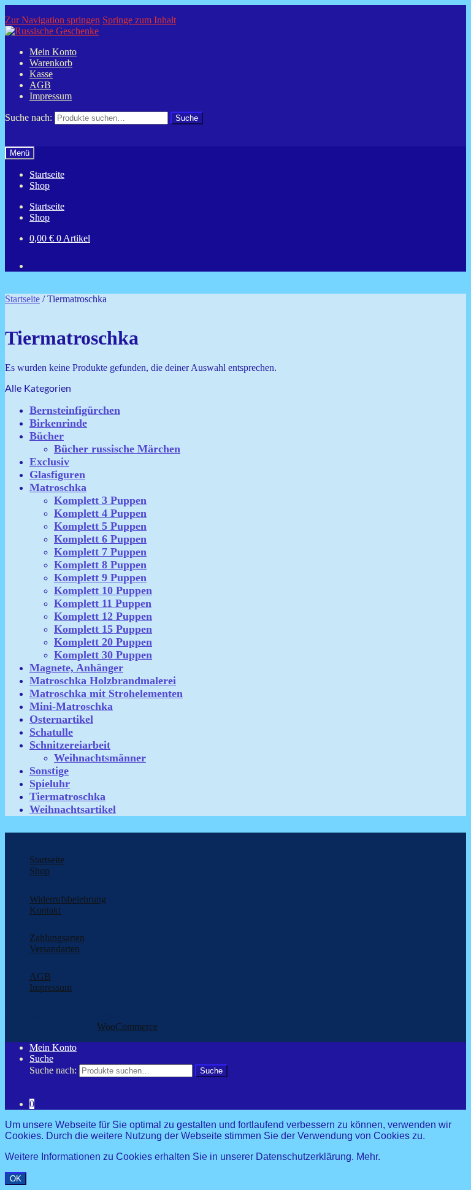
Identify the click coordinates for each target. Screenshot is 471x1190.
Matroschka (57, 487)
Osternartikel (61, 719)
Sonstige (49, 771)
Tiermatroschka (67, 796)
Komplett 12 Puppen (103, 616)
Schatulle (51, 732)
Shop (39, 185)
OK (15, 1178)
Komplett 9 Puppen (100, 577)
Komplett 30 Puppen (103, 655)
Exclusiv (49, 462)
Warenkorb (50, 63)
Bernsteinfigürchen (74, 410)
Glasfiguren (57, 474)
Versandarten (54, 949)
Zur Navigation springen (52, 20)
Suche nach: (28, 117)
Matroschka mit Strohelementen (106, 693)
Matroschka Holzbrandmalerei (102, 680)
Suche (41, 1058)
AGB (40, 85)
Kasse (41, 74)
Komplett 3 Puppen (100, 500)
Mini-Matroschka (71, 706)
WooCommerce (127, 1026)
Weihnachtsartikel (72, 809)
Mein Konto (53, 52)
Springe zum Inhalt (139, 20)
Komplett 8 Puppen (100, 565)
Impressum (50, 96)
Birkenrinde (58, 423)
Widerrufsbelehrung (67, 899)
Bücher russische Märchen (117, 449)
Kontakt (45, 910)
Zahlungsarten (57, 938)
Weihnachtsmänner (100, 758)
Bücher (46, 436)
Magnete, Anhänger (76, 668)
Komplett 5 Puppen (100, 526)
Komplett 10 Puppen (103, 590)
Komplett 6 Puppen (100, 539)
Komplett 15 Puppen (103, 629)
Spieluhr (49, 783)
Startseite (46, 174)
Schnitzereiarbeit (69, 745)
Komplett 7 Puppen (100, 552)
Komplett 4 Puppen (100, 513)
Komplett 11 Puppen (102, 603)
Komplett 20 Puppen (103, 642)
